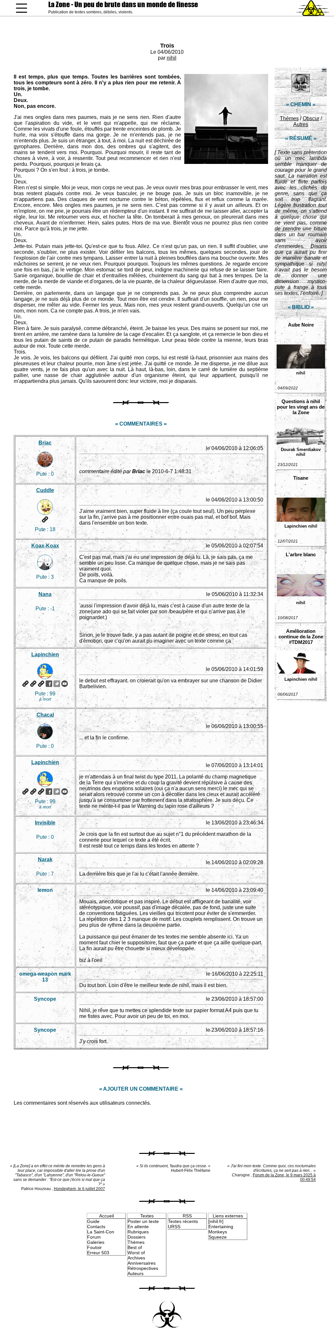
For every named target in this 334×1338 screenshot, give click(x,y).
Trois (167, 45)
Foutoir (94, 1247)
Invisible (45, 822)
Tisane (300, 478)
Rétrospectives (143, 1268)
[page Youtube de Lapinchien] (64, 683)
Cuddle (45, 490)
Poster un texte (143, 1221)
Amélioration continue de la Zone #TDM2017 (301, 636)
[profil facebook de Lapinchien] (49, 683)
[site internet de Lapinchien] (25, 683)
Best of (135, 1247)
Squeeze (217, 1237)
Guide (93, 1221)
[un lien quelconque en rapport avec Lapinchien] (41, 683)
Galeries (95, 1242)
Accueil (106, 1215)
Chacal (45, 715)
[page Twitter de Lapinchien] (56, 683)
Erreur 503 (98, 1252)
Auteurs (136, 1273)
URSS (174, 1226)
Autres (300, 124)
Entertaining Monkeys (220, 1229)
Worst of (136, 1252)
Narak (45, 859)
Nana (45, 594)
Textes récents (183, 1221)
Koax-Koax (45, 545)
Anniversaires (142, 1263)
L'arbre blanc (301, 554)
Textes (147, 1215)
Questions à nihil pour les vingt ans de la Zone (301, 407)
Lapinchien (295, 526)
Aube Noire (301, 324)
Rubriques (138, 1231)
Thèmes (289, 118)
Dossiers (136, 1237)
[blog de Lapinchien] (33, 683)
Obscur (311, 118)
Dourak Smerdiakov (301, 449)
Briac (45, 442)
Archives (136, 1257)
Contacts (96, 1226)
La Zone (123, 4)
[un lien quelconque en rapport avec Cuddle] (45, 519)
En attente (138, 1226)
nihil (171, 58)
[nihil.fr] (215, 1221)
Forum (94, 1237)
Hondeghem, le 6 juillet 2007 (79, 1188)
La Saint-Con (100, 1231)
